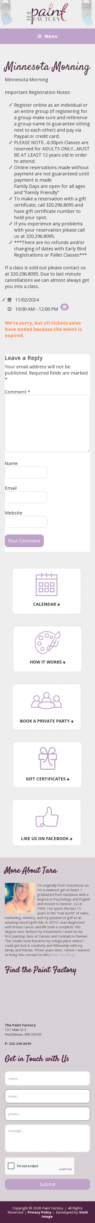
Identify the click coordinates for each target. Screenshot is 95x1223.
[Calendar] (46, 584)
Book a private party (45, 721)
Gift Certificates (46, 779)
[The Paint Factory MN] (47, 22)
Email (11, 488)
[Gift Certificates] (47, 759)
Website (13, 513)
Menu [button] (51, 36)
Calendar (45, 604)
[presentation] (40, 1166)
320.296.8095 (20, 1043)
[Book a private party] (46, 701)
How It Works (46, 662)
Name (11, 463)
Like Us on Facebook (45, 838)
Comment (17, 392)
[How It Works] (47, 642)
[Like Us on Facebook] (46, 817)
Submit (48, 1184)
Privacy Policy (39, 1212)
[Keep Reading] (62, 954)
